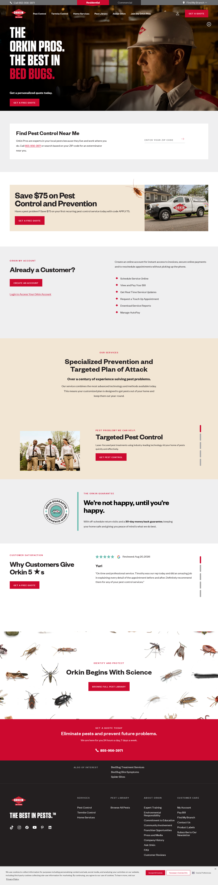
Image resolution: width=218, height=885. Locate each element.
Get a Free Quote (25, 102)
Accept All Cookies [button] (155, 872)
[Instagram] (19, 827)
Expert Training (153, 807)
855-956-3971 (33, 145)
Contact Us (183, 822)
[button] (202, 872)
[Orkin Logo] (19, 13)
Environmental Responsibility (152, 814)
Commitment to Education (159, 820)
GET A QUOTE (196, 13)
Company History (154, 840)
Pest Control (84, 807)
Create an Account (26, 282)
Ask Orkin (149, 845)
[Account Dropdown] (177, 13)
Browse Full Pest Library (109, 686)
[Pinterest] (42, 827)
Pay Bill (181, 812)
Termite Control (86, 812)
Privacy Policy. (12, 879)
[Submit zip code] (183, 139)
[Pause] (208, 24)
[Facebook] (27, 827)
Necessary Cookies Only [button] (178, 872)
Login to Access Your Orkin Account (30, 294)
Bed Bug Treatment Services (127, 767)
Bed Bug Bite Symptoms (125, 772)
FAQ (146, 850)
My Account (184, 807)
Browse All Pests (120, 807)
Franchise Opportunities (158, 830)
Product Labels (186, 827)
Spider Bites (118, 776)
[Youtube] (35, 827)
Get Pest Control (111, 457)
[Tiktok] (12, 827)
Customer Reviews (155, 854)
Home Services (86, 817)
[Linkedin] (50, 827)
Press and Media (153, 835)
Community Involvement (158, 825)
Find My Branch (186, 817)
